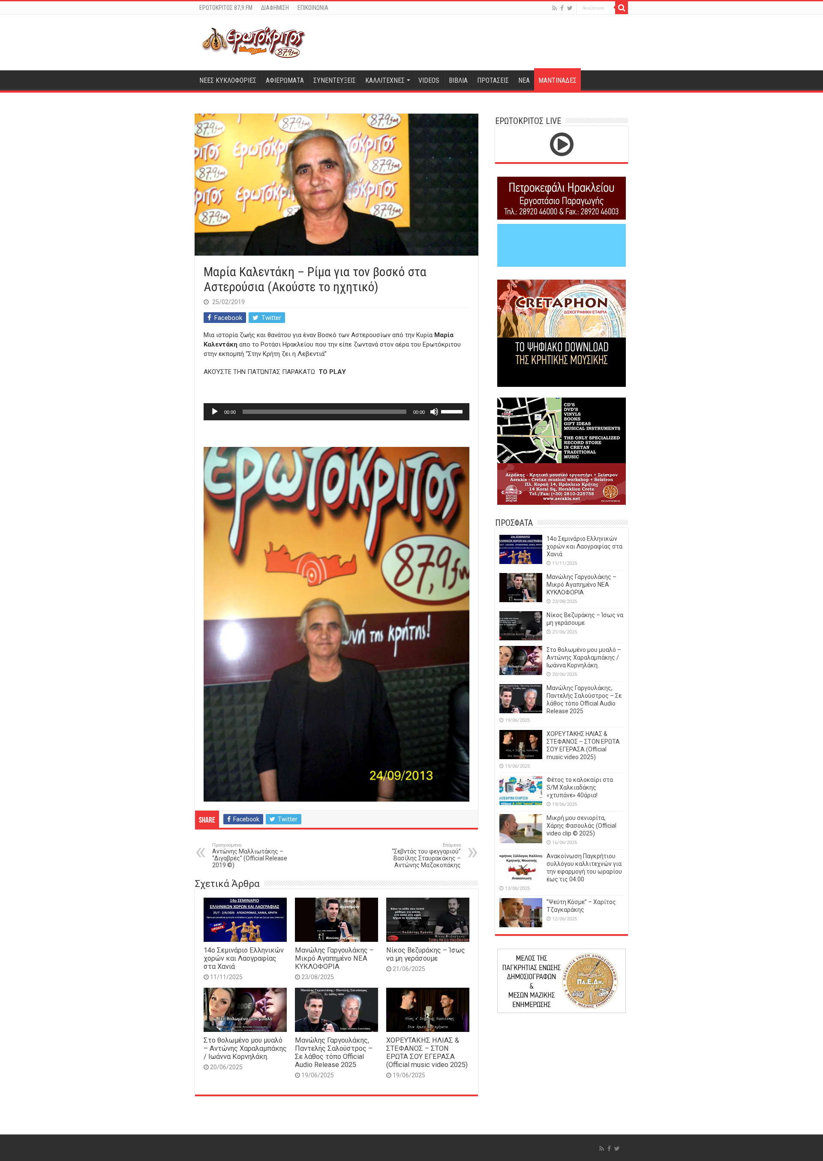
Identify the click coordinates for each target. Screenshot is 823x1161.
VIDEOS (428, 80)
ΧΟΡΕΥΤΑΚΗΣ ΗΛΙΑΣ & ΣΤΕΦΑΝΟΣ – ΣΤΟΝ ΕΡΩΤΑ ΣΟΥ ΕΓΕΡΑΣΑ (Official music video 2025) (427, 1052)
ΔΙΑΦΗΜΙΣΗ (275, 7)
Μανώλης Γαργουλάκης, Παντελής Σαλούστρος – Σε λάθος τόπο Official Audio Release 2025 (333, 1052)
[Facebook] (562, 8)
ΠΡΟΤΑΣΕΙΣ (493, 80)
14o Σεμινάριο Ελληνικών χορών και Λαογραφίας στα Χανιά (244, 958)
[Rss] (554, 8)
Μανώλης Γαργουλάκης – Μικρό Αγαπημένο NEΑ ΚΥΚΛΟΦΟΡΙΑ (334, 958)
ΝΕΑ (524, 80)
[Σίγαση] (434, 411)
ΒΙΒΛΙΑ (458, 80)
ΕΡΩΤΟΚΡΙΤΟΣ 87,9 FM (225, 7)
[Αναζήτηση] (621, 7)
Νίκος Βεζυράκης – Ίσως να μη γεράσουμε (425, 954)
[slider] (453, 411)
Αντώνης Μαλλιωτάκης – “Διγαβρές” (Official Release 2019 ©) (249, 855)
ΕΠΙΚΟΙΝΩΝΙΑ (312, 7)
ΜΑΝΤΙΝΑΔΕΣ (557, 80)
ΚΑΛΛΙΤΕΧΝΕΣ (385, 80)
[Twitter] (570, 8)
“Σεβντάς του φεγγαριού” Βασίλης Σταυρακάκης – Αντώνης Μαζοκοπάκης (426, 855)
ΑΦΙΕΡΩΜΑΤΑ (285, 80)
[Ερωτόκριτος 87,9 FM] (253, 41)
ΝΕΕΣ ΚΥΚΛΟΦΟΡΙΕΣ (227, 80)
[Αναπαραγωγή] (214, 411)
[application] (336, 411)
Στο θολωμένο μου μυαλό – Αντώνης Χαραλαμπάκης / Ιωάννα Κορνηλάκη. (245, 1048)
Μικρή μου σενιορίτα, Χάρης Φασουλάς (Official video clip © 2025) (581, 825)
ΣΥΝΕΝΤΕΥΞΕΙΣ (334, 80)
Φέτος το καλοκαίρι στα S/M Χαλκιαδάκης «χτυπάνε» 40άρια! (580, 787)
